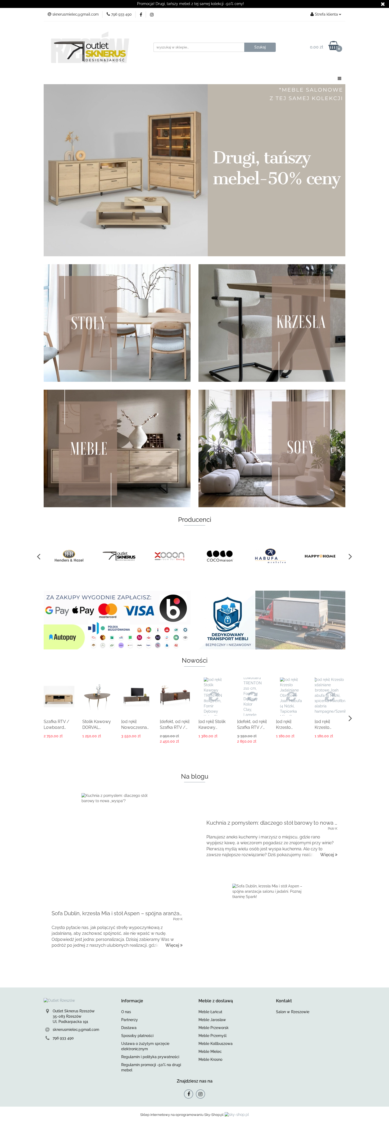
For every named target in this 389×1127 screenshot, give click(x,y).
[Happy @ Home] (320, 556)
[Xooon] (169, 556)
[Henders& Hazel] (69, 556)
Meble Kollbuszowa (215, 1043)
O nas (126, 1012)
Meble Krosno (210, 1059)
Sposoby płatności (137, 1036)
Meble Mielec (210, 1051)
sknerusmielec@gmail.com (76, 1029)
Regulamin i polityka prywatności (150, 1057)
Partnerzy (129, 1020)
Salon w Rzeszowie (292, 1012)
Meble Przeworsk (213, 1028)
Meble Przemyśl (212, 1036)
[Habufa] (270, 556)
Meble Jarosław (212, 1020)
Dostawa (129, 1028)
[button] (132, 1001)
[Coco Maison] (220, 556)
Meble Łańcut (210, 1012)
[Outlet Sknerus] (119, 556)
